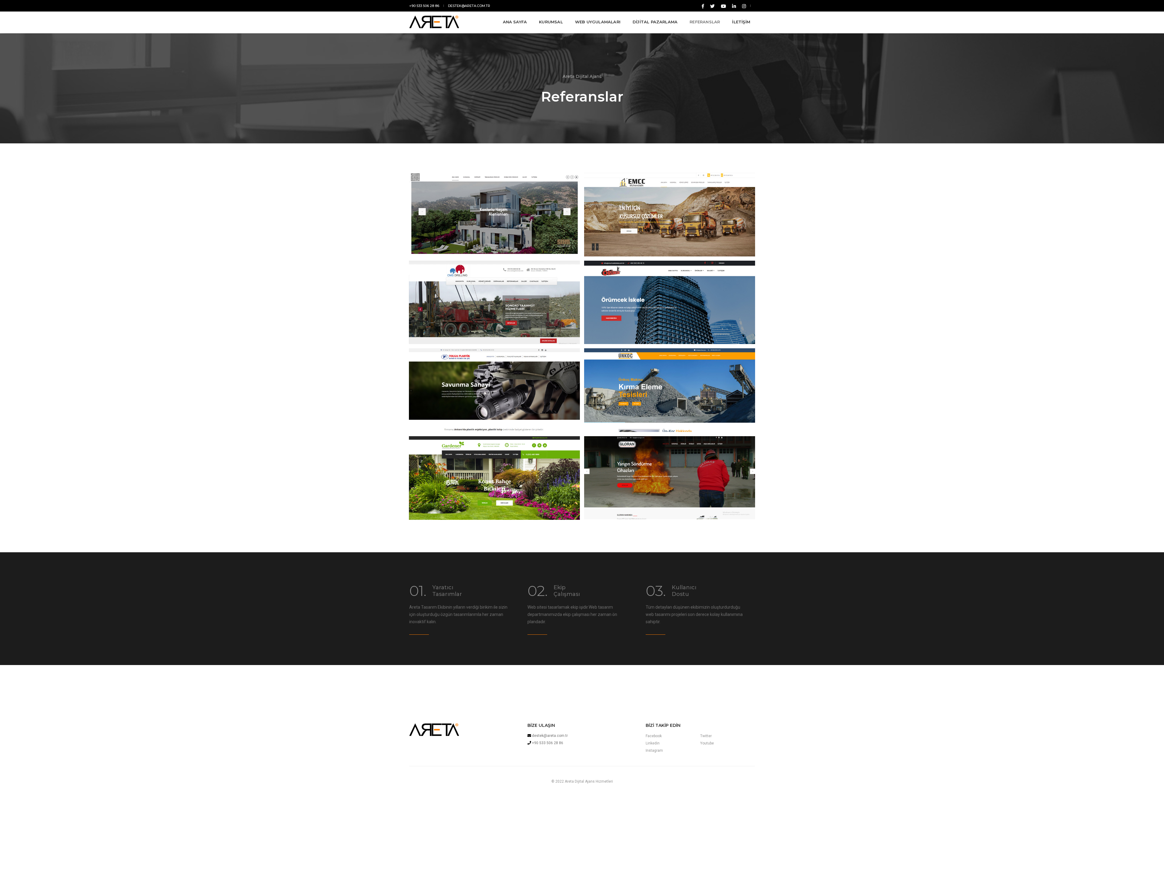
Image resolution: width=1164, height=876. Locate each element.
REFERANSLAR (705, 21)
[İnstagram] (743, 5)
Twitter (706, 736)
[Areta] (447, 21)
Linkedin (653, 743)
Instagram (654, 750)
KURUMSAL (551, 21)
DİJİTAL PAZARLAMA (655, 21)
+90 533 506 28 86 (424, 6)
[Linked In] (723, 5)
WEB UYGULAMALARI (597, 21)
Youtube (707, 743)
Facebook (654, 736)
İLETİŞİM (741, 21)
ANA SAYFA (515, 21)
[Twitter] (712, 5)
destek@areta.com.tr (469, 6)
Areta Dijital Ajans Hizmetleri (589, 781)
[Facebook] (703, 5)
